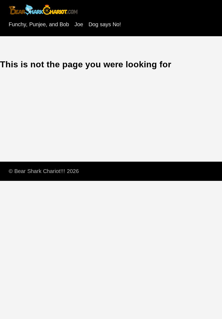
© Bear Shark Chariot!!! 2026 (44, 171)
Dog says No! (105, 24)
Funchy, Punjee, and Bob (39, 24)
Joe (78, 24)
